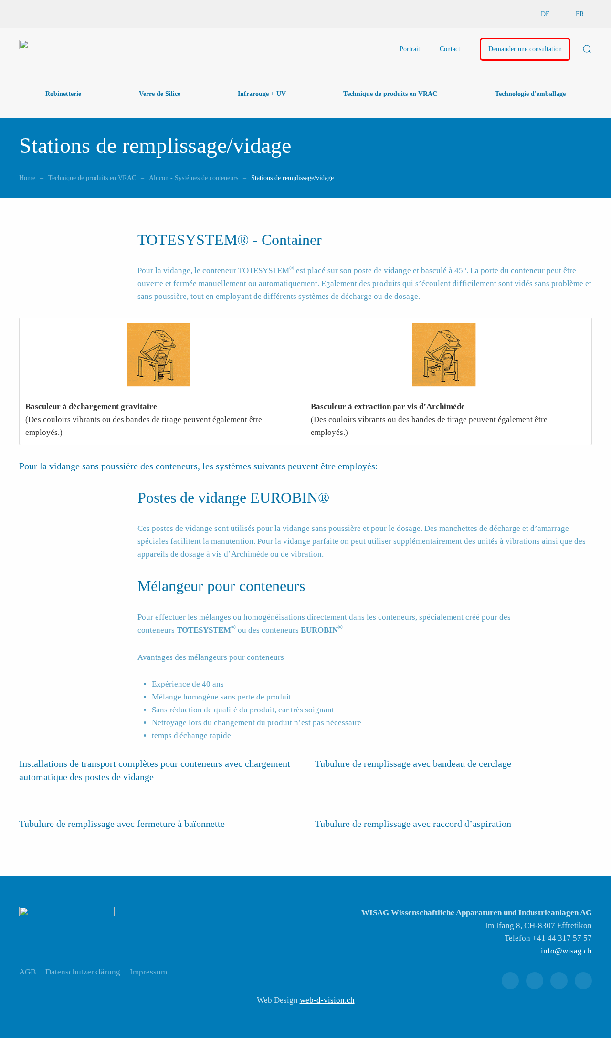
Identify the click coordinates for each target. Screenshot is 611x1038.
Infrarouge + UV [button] (262, 93)
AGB (27, 971)
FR (580, 14)
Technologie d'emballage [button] (530, 93)
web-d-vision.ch (327, 1000)
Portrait (410, 49)
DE (545, 14)
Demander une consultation (525, 49)
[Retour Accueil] (62, 49)
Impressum (148, 971)
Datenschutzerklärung (82, 971)
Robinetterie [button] (63, 93)
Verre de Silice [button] (159, 93)
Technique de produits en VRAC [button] (390, 93)
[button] (587, 49)
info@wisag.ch (566, 950)
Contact (450, 49)
